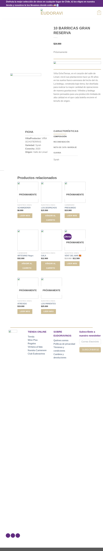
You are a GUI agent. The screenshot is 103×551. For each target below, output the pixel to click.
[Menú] (3, 13)
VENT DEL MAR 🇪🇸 (73, 256)
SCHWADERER (24, 208)
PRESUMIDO (70, 208)
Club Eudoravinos (36, 354)
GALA (43, 256)
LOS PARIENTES (48, 304)
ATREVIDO (22, 304)
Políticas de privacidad (64, 344)
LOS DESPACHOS (49, 208)
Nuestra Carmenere (37, 350)
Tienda (31, 337)
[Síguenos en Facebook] (8, 535)
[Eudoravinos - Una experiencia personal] (51, 13)
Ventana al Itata (35, 347)
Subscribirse (90, 350)
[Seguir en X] (18, 535)
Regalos (32, 343)
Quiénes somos (61, 340)
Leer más (25, 216)
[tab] (60, 136)
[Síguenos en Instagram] (13, 535)
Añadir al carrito (50, 218)
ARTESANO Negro (25, 256)
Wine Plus (33, 340)
